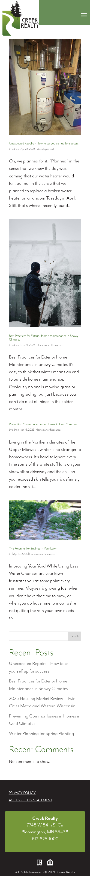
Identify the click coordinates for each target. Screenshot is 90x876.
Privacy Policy (22, 793)
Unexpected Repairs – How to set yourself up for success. (44, 143)
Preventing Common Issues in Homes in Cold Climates (43, 424)
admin (15, 149)
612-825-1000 (45, 839)
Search (74, 636)
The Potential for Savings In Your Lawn (33, 548)
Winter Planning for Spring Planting (41, 733)
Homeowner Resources (50, 345)
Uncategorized (45, 149)
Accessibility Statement (30, 800)
